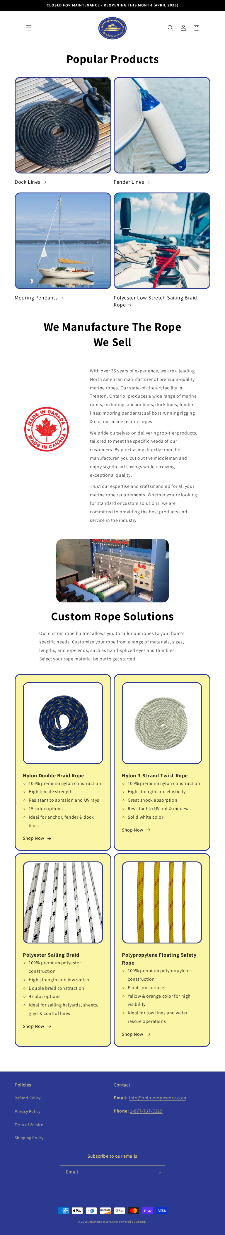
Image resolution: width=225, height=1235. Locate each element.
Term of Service (29, 1124)
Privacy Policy (27, 1111)
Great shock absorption (152, 800)
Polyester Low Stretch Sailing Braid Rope (155, 301)
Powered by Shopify (133, 1222)
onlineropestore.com (103, 1222)
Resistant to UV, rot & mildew (158, 808)
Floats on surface (146, 987)
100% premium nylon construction (65, 783)
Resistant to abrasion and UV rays (64, 800)
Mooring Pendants (36, 297)
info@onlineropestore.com (157, 1098)
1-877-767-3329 (146, 1111)
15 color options (46, 808)
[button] (28, 27)
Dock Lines (27, 181)
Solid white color (145, 817)
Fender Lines (129, 181)
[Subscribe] (158, 1172)
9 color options (45, 996)
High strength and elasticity (157, 791)
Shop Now (33, 838)
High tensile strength (51, 791)
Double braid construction (56, 988)
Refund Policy (28, 1098)
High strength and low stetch (59, 980)
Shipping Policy (29, 1137)
